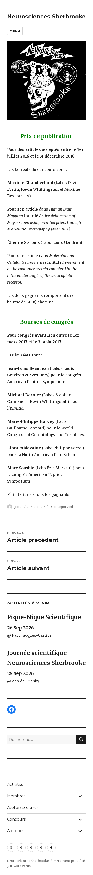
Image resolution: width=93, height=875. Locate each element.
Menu (15, 30)
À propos (15, 831)
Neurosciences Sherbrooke (46, 16)
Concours (16, 819)
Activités (15, 784)
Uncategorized (61, 507)
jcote (19, 507)
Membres (16, 796)
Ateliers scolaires (22, 807)
